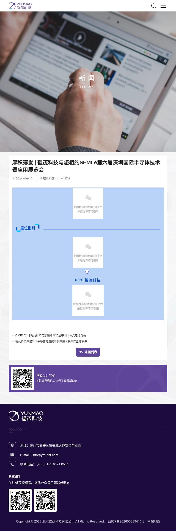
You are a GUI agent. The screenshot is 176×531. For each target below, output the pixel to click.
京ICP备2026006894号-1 (126, 521)
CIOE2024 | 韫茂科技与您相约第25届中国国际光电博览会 (50, 335)
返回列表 (90, 352)
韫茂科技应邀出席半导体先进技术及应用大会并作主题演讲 (51, 341)
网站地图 (153, 521)
